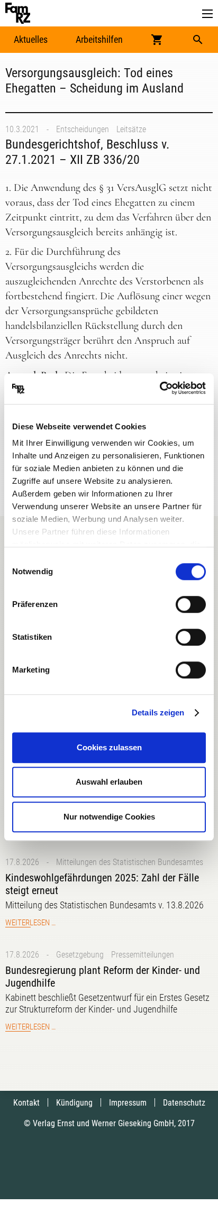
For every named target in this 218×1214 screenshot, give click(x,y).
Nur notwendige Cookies (109, 816)
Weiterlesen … (30, 922)
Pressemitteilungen (142, 955)
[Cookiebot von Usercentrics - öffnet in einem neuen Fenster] (159, 388)
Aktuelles (31, 39)
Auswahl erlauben (109, 781)
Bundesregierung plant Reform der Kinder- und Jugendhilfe (102, 976)
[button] (207, 14)
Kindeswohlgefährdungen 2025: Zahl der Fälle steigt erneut (102, 884)
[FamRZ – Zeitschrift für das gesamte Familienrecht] (17, 13)
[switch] (191, 604)
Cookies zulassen (109, 747)
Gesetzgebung (80, 955)
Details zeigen (158, 712)
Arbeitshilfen (99, 39)
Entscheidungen (82, 129)
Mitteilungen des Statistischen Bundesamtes (129, 862)
